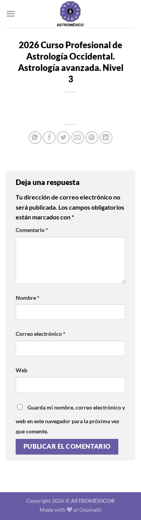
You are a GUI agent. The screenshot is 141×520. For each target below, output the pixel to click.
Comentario (32, 229)
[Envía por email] (77, 137)
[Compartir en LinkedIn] (105, 137)
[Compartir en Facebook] (49, 137)
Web (21, 370)
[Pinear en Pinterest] (91, 137)
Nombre (28, 297)
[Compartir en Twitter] (63, 137)
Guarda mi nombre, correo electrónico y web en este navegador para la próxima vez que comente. (70, 419)
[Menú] (10, 13)
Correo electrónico (40, 333)
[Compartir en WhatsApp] (35, 137)
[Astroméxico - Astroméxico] (70, 13)
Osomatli (90, 509)
